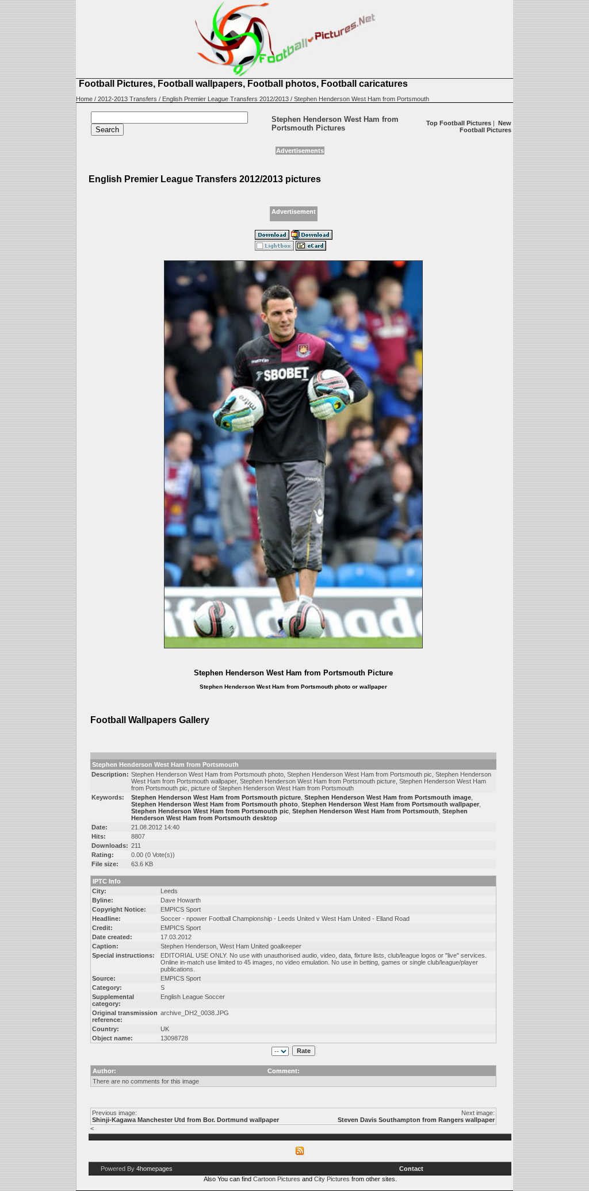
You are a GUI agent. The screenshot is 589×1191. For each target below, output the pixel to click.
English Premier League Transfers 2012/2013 (225, 98)
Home (84, 98)
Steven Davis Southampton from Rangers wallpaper (416, 1119)
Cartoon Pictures (276, 1178)
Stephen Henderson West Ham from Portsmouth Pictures (335, 123)
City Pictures (332, 1178)
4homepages (154, 1168)
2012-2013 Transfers (127, 98)
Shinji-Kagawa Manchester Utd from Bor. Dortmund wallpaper (185, 1119)
